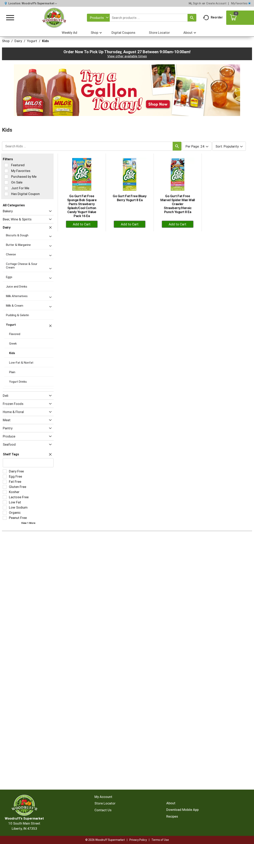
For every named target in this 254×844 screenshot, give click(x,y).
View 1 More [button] (28, 523)
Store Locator (104, 803)
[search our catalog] (192, 17)
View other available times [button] (127, 56)
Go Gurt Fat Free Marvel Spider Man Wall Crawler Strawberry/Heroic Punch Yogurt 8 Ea (177, 204)
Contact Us (103, 810)
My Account (103, 797)
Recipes (172, 816)
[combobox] (98, 18)
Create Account (216, 3)
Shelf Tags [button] (11, 454)
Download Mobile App (182, 810)
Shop (6, 41)
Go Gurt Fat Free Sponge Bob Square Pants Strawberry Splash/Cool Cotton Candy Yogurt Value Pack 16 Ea (82, 206)
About (170, 803)
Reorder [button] (217, 17)
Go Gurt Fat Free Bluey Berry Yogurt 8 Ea (129, 198)
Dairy (18, 41)
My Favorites (239, 3)
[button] (39, 3)
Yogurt (32, 41)
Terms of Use (160, 839)
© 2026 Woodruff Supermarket (105, 839)
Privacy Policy (138, 839)
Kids (45, 41)
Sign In (197, 3)
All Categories (14, 205)
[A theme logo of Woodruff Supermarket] (54, 18)
